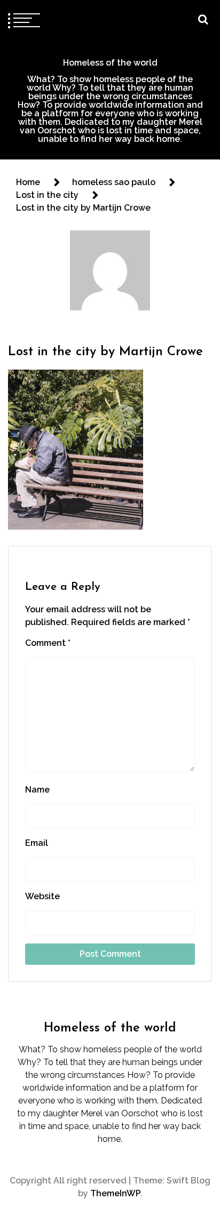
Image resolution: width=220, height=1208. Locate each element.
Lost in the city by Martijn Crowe (105, 352)
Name (37, 790)
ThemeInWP (115, 1193)
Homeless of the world (110, 63)
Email (36, 843)
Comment (47, 643)
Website (42, 896)
